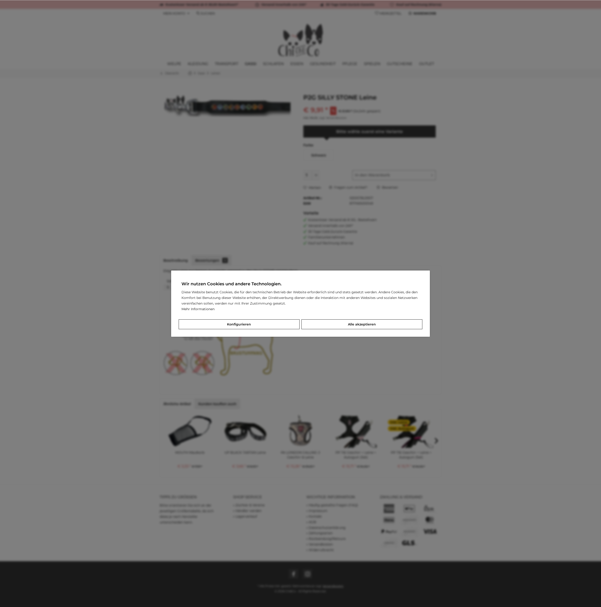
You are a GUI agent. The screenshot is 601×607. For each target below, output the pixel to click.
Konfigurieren (239, 324)
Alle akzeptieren (362, 324)
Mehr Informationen (198, 309)
